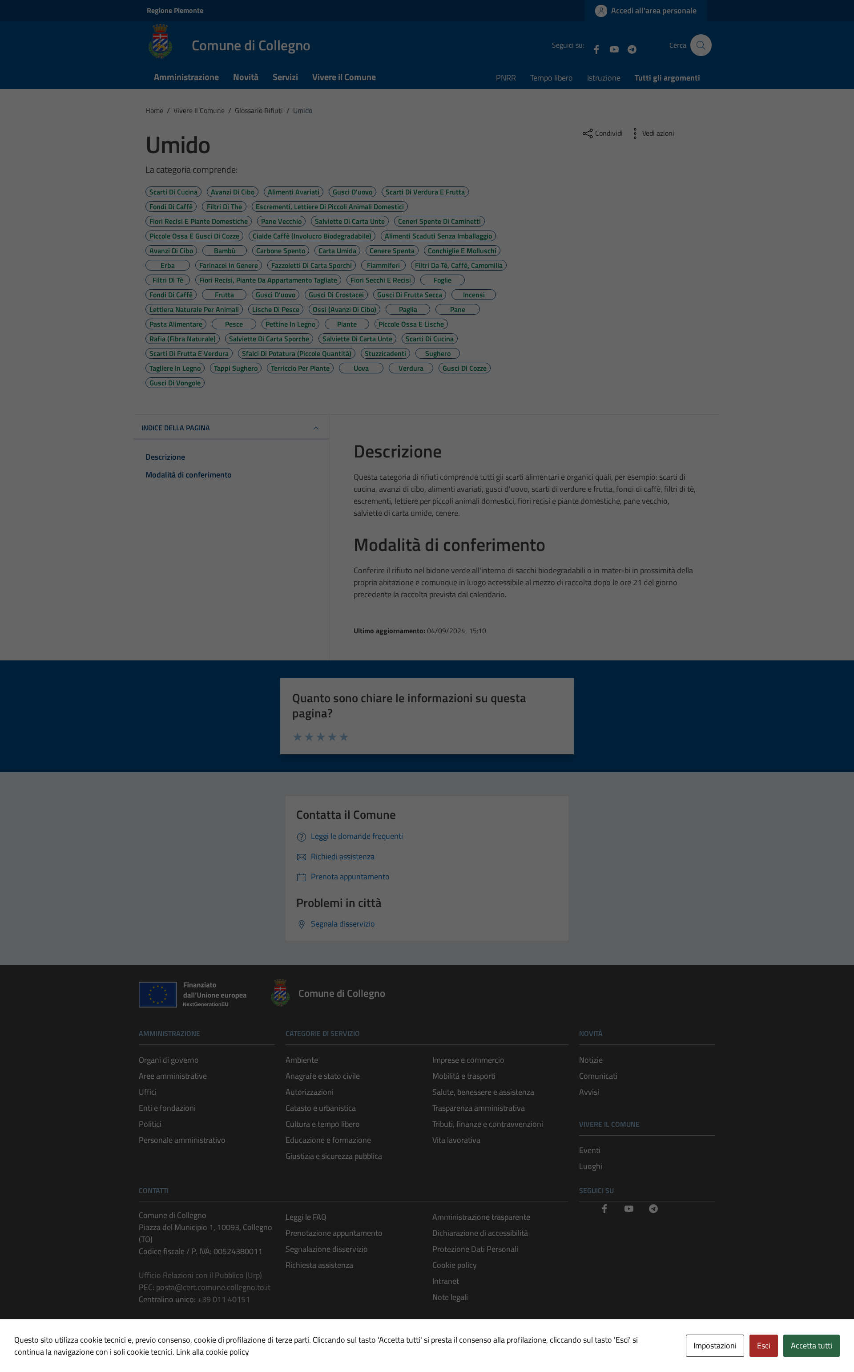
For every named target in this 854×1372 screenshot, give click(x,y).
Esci (763, 1346)
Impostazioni (715, 1346)
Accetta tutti (811, 1346)
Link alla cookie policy (212, 1352)
